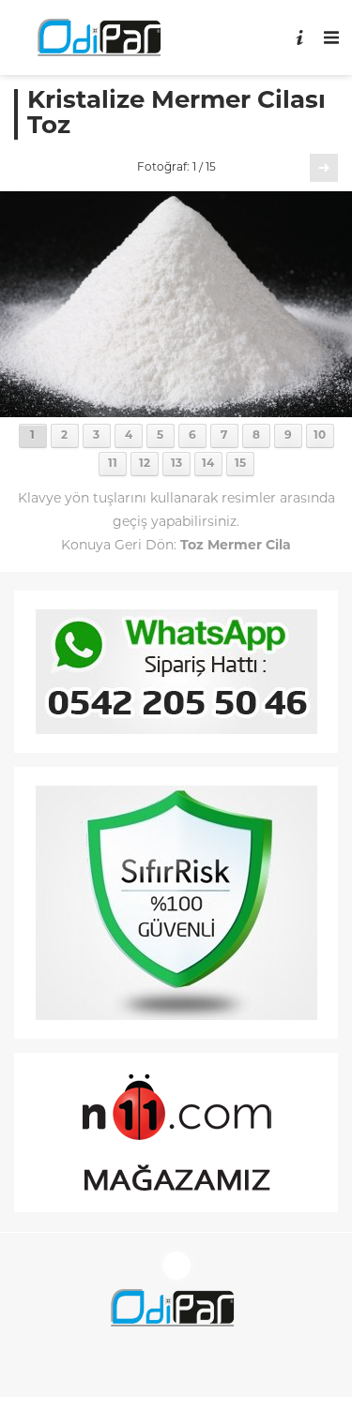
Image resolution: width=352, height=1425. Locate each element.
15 (240, 464)
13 (176, 464)
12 (144, 464)
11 (112, 464)
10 (320, 436)
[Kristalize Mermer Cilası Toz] (176, 410)
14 (208, 464)
